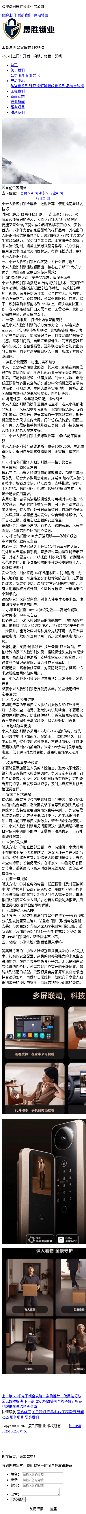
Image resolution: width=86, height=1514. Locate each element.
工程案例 (69, 1412)
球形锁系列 (38, 86)
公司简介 (18, 75)
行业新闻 (18, 102)
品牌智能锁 (75, 86)
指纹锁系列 (57, 86)
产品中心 (54, 1412)
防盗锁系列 (20, 86)
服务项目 (17, 1417)
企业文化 (33, 75)
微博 (53, 1509)
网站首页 (24, 1412)
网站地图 (41, 15)
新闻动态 (38, 193)
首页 (23, 193)
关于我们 (39, 1412)
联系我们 (24, 15)
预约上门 (9, 15)
